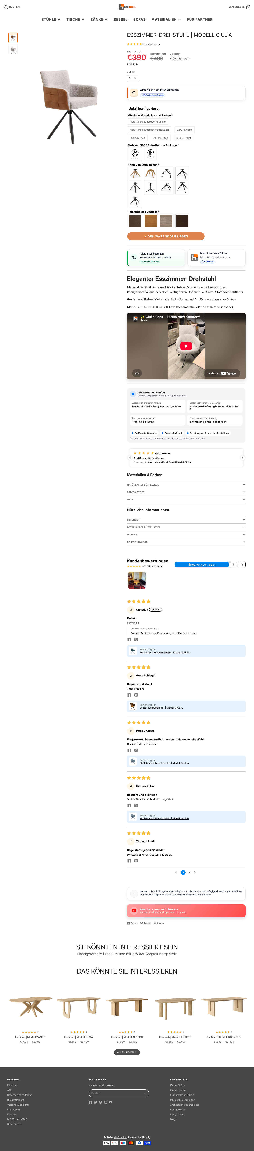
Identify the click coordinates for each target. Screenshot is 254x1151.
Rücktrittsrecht (15, 1099)
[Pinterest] (100, 1102)
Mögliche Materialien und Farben (150, 115)
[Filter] (233, 564)
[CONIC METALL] (135, 187)
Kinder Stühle (177, 1085)
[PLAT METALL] (135, 201)
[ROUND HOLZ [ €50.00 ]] (150, 174)
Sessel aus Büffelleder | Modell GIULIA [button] (161, 707)
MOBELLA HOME (17, 1119)
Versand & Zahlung (18, 1104)
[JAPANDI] (135, 221)
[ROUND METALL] (166, 187)
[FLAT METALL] (150, 187)
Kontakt (11, 1114)
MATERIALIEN (164, 19)
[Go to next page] (196, 872)
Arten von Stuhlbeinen (144, 164)
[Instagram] (105, 1102)
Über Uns (12, 1085)
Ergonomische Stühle (182, 1094)
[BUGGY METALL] (166, 174)
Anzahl (131, 72)
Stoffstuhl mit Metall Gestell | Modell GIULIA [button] (164, 763)
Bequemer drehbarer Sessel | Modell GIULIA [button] (165, 652)
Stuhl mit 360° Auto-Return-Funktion (153, 145)
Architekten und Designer (184, 1104)
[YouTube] (110, 1102)
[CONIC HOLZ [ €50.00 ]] (135, 174)
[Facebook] (90, 1102)
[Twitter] (95, 1102)
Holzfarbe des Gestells (144, 211)
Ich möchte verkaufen (182, 1099)
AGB (9, 1090)
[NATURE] (150, 221)
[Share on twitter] (136, 640)
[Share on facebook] (129, 640)
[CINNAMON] (166, 221)
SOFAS (139, 19)
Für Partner (200, 19)
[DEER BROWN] (182, 221)
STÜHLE (48, 19)
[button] (135, 44)
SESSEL (121, 19)
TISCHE (73, 19)
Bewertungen (14, 1123)
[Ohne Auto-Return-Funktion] (135, 154)
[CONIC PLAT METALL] (182, 187)
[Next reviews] (242, 457)
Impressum (13, 1109)
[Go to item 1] (137, 580)
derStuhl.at (120, 1137)
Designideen (177, 1114)
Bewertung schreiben (201, 564)
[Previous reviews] (130, 457)
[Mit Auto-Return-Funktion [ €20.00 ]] (150, 154)
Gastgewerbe (177, 1109)
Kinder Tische (178, 1090)
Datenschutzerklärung (19, 1094)
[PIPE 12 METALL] (182, 174)
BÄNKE (97, 19)
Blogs (173, 1119)
